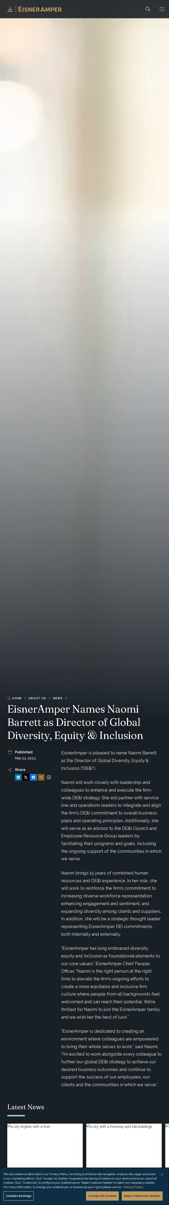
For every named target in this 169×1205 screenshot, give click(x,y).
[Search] (148, 9)
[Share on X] (25, 777)
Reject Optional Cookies (142, 1196)
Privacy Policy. (133, 1187)
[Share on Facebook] (33, 777)
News (58, 698)
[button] (162, 9)
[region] (84, 1186)
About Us (37, 698)
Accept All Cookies (102, 1196)
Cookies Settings (18, 1196)
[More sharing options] (49, 777)
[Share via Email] (41, 777)
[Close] (162, 1174)
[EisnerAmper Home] (34, 9)
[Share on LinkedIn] (18, 777)
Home (17, 698)
